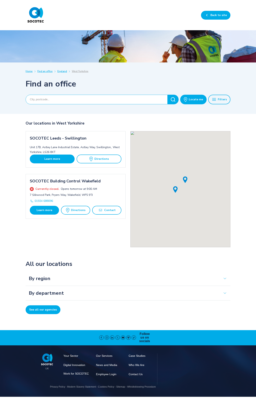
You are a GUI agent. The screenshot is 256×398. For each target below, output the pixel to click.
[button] (175, 189)
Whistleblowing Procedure (141, 386)
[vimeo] (128, 337)
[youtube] (123, 337)
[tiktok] (134, 337)
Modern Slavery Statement (81, 386)
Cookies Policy (106, 386)
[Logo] (47, 360)
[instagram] (107, 337)
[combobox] (97, 99)
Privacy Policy (57, 386)
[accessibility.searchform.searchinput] (173, 99)
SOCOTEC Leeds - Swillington (58, 138)
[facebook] (101, 337)
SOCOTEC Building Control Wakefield (65, 181)
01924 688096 (44, 201)
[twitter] (117, 337)
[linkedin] (112, 337)
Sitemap (120, 386)
